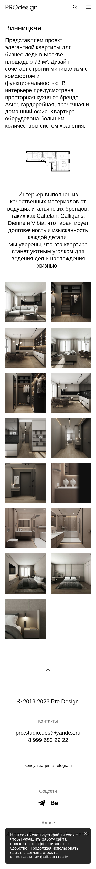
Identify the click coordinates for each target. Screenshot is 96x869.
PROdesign (21, 7)
